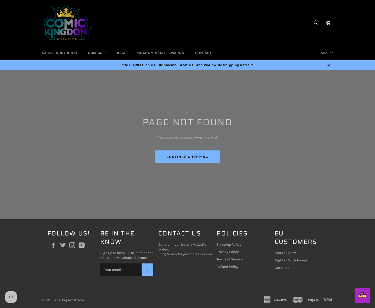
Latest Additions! (59, 53)
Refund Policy (228, 266)
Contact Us (283, 267)
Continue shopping (187, 157)
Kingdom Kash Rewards (160, 53)
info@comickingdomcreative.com (185, 254)
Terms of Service (230, 259)
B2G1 (121, 53)
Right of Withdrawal (291, 260)
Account (326, 53)
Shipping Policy (229, 244)
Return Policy (285, 253)
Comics (96, 53)
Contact (203, 53)
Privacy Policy (228, 252)
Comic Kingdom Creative (69, 300)
